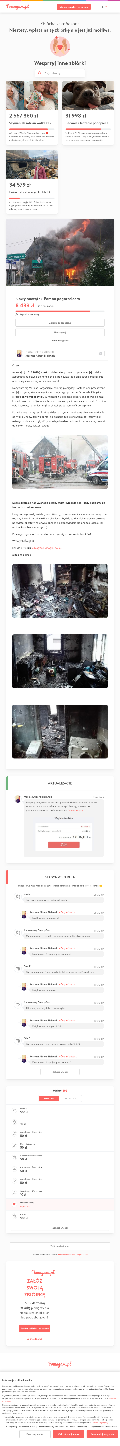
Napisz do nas (82, 1254)
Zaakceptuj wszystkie (102, 1434)
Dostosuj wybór (35, 1434)
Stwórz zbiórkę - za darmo (74, 7)
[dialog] (60, 1409)
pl (102, 7)
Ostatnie (49, 1098)
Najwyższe (70, 1098)
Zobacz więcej (75, 809)
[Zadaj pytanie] (101, 353)
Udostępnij (60, 332)
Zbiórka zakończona (60, 322)
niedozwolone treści (66, 1254)
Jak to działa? (34, 1339)
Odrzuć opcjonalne (68, 1434)
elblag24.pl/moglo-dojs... (47, 547)
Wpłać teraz (25, 1206)
